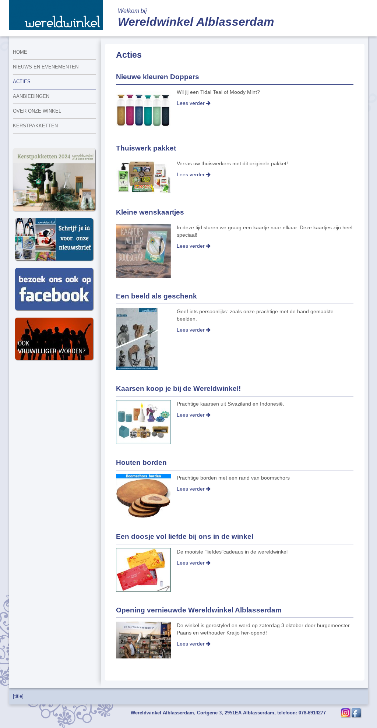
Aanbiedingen (31, 96)
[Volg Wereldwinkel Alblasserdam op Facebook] (356, 712)
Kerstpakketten (35, 125)
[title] (18, 696)
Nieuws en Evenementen (45, 67)
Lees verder (191, 103)
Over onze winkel (37, 111)
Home (20, 52)
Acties (22, 81)
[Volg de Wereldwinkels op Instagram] (345, 712)
